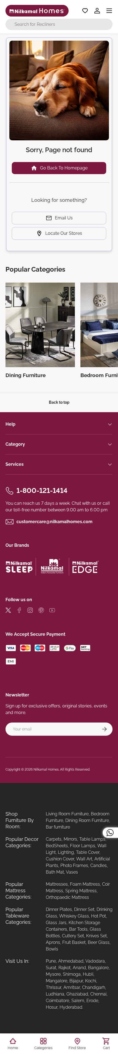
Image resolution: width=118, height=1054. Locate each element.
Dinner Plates (59, 909)
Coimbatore (57, 1000)
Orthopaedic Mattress (67, 897)
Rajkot (64, 967)
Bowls (52, 949)
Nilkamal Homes (46, 769)
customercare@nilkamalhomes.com (54, 521)
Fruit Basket (74, 942)
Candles (98, 865)
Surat (51, 967)
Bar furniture (58, 827)
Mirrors (70, 839)
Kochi (90, 980)
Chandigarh (93, 987)
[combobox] (59, 24)
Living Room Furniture (67, 813)
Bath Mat (55, 872)
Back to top (59, 402)
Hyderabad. (71, 1007)
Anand (79, 967)
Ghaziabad (77, 994)
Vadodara (95, 961)
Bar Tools (78, 929)
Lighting (66, 852)
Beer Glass (98, 942)
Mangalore (56, 980)
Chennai (98, 994)
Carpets (53, 839)
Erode (92, 1000)
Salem (77, 1000)
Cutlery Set (73, 935)
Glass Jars (56, 922)
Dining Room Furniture (87, 820)
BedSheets (57, 845)
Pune (51, 961)
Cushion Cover (60, 858)
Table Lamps (92, 839)
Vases (72, 872)
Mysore (53, 974)
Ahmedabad (70, 961)
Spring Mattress (81, 890)
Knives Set (96, 935)
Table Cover (87, 852)
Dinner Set (84, 909)
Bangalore (98, 967)
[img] (8, 611)
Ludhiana (55, 994)
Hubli (88, 974)
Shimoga (72, 974)
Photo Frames (74, 865)
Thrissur (53, 987)
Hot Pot (98, 916)
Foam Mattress (85, 884)
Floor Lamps (82, 845)
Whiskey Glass (74, 916)
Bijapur (76, 980)
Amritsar (71, 987)
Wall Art (84, 858)
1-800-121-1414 (42, 490)
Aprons (53, 942)
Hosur (51, 1007)
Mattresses (57, 884)
